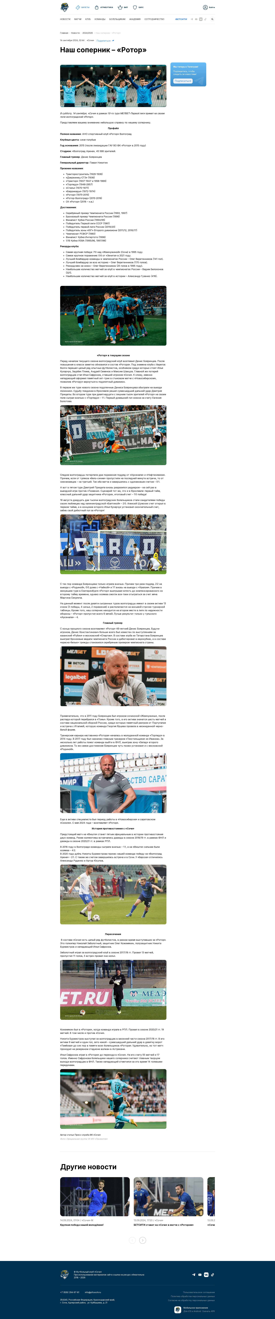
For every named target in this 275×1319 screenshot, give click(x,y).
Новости (75, 33)
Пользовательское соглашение (199, 1292)
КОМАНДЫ (100, 19)
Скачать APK (208, 1311)
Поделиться (103, 40)
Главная (64, 33)
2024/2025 (87, 33)
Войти (212, 7)
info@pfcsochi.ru (93, 1292)
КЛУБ (88, 19)
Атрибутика (106, 7)
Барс (141, 7)
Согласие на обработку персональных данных (191, 1300)
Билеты (85, 7)
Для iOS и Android (192, 1311)
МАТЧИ (77, 19)
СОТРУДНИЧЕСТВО (154, 19)
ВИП (126, 7)
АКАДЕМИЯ (135, 19)
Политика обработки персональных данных (193, 1296)
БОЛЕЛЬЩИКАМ (117, 19)
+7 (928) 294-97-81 (69, 1292)
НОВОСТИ (65, 19)
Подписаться (183, 81)
